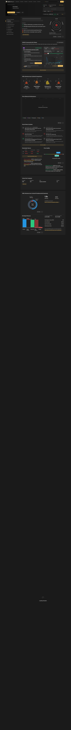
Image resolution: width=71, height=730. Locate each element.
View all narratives (43, 70)
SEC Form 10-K (56, 485)
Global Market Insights (50, 555)
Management (10, 29)
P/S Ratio (46, 198)
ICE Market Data (56, 492)
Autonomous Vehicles (19, 560)
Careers (58, 560)
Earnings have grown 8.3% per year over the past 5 (34, 26)
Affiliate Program (59, 566)
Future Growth (10, 22)
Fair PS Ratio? (41, 382)
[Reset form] (51, 66)
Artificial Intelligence (19, 562)
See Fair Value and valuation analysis (51, 202)
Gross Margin (47, 221)
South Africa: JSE (8, 562)
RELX (27, 564)
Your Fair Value (46, 47)
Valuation (9, 21)
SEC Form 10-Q (56, 486)
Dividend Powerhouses (19, 555)
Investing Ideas (49, 559)
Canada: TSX (8, 560)
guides (23, 514)
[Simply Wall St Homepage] (10, 1)
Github (28, 523)
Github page (53, 512)
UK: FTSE (7, 555)
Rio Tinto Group (28, 562)
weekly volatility (60, 169)
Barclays (27, 567)
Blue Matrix (55, 490)
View (62, 14)
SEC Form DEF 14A (57, 500)
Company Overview (10, 19)
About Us (58, 557)
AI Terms (60, 578)
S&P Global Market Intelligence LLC (46, 477)
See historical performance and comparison (53, 230)
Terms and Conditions (50, 578)
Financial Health (10, 26)
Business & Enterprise (60, 568)
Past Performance (10, 24)
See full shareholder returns (32, 156)
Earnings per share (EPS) (49, 219)
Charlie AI (58, 570)
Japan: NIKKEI (8, 564)
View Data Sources (50, 547)
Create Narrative (60, 42)
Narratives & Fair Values (40, 557)
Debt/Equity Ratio (48, 225)
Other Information (10, 32)
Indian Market (26, 164)
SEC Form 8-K (56, 502)
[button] (54, 5)
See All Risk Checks (26, 34)
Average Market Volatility (56, 158)
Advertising (59, 555)
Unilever (27, 559)
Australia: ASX (8, 557)
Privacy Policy (56, 578)
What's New (49, 562)
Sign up (62, 1)
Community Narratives (50, 560)
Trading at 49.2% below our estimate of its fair (33, 24)
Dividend (9, 27)
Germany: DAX (8, 567)
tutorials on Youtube (40, 514)
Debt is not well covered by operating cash (33, 30)
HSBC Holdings (28, 555)
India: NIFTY (8, 559)
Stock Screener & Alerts (40, 555)
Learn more (32, 63)
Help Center (59, 563)
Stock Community (10, 34)
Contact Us (59, 559)
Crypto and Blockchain (19, 564)
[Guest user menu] (64, 2)
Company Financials (12, 14)
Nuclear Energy (18, 559)
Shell (27, 557)
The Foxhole (49, 557)
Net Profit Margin (48, 223)
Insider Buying (18, 557)
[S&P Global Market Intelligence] (50, 540)
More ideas (18, 567)
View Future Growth (43, 452)
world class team (31, 516)
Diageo (27, 560)
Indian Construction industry (29, 160)
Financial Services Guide (51, 579)
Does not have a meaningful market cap (32, 31)
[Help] (45, 66)
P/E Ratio (57, 198)
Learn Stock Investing (60, 565)
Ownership (9, 30)
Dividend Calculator (39, 559)
